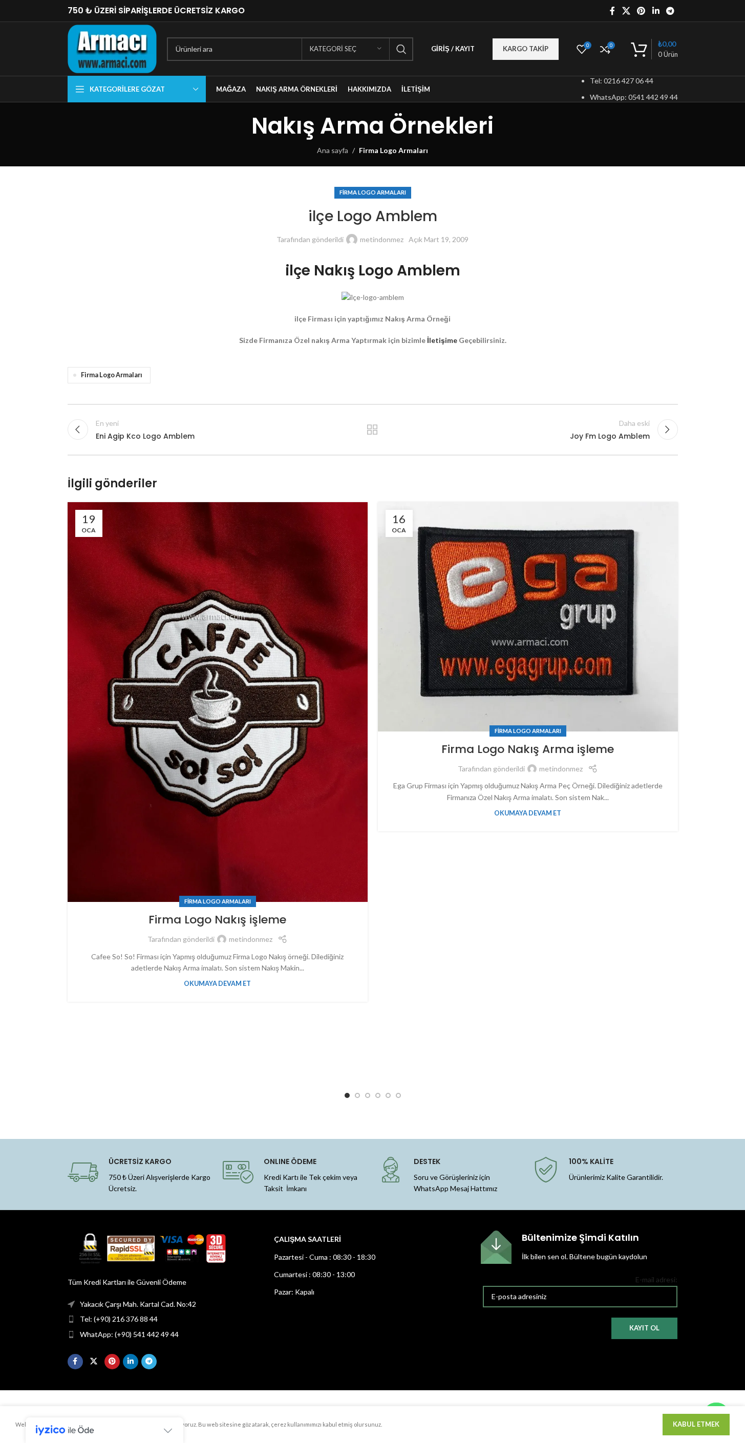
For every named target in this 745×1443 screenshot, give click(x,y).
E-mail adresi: (656, 1279)
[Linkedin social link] (656, 10)
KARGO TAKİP (525, 49)
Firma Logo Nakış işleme (217, 920)
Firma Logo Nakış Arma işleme (527, 749)
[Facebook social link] (612, 10)
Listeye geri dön (372, 429)
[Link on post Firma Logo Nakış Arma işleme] (528, 616)
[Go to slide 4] (377, 1095)
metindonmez (381, 239)
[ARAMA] (401, 49)
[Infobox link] (579, 1247)
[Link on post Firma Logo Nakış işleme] (218, 702)
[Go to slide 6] (398, 1095)
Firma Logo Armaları (393, 150)
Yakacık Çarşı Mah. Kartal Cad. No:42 (138, 1304)
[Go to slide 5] (388, 1095)
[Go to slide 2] (357, 1095)
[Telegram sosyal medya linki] (670, 10)
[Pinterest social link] (641, 10)
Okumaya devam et (217, 983)
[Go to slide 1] (347, 1095)
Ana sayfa (332, 150)
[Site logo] (112, 48)
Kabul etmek (696, 1424)
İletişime (442, 340)
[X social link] (626, 10)
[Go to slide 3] (367, 1095)
